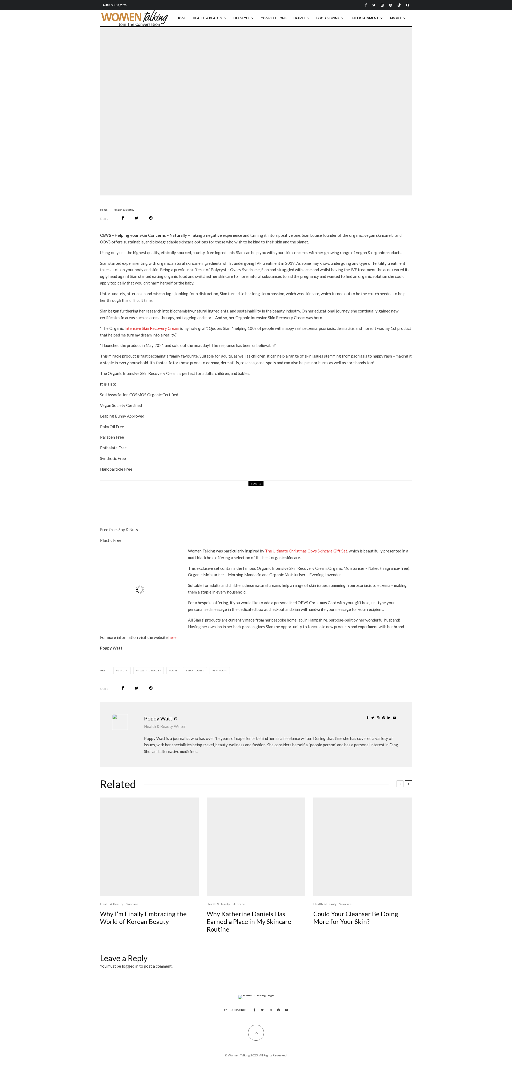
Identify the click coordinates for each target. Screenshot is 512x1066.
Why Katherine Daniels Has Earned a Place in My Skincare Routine (249, 921)
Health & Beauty (207, 18)
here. (173, 637)
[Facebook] (366, 5)
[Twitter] (374, 5)
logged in (130, 966)
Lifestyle (241, 18)
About (396, 18)
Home (181, 18)
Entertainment (364, 18)
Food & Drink (327, 18)
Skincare (253, 106)
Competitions (273, 18)
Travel (299, 18)
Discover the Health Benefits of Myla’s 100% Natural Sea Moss (213, 503)
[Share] (123, 218)
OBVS (174, 670)
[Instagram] (382, 5)
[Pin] (151, 218)
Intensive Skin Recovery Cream (152, 328)
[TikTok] (399, 5)
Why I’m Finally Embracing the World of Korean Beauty (143, 917)
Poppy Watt (158, 718)
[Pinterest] (390, 5)
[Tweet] (136, 218)
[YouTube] (286, 1010)
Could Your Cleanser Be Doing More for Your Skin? (355, 917)
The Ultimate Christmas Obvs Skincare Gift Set (306, 550)
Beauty (123, 670)
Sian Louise (195, 670)
